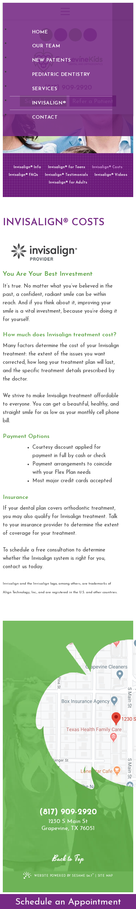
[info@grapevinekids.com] (68, 835)
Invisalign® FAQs (23, 175)
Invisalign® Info (27, 167)
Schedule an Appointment (68, 902)
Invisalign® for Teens (66, 167)
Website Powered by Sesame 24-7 (64, 875)
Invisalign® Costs (107, 167)
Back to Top (68, 859)
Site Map (105, 876)
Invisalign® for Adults (68, 183)
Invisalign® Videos (111, 175)
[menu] (68, 11)
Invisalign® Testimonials (66, 175)
